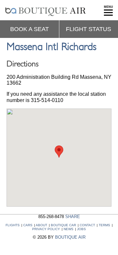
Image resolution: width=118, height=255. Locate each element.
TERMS (104, 225)
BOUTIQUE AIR (70, 237)
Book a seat (29, 29)
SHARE (72, 216)
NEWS (68, 229)
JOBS (81, 229)
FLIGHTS (13, 225)
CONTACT (87, 225)
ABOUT (41, 225)
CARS (27, 225)
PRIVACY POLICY (46, 229)
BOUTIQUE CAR (63, 225)
